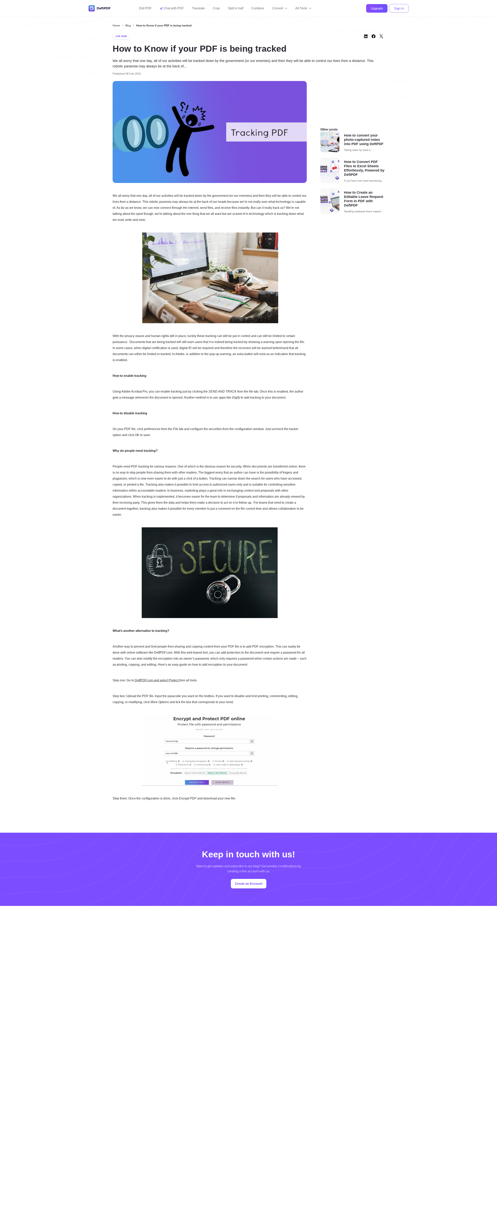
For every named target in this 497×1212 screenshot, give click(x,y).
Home (116, 25)
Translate (198, 8)
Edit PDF (145, 8)
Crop (216, 8)
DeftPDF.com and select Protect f (157, 680)
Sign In (399, 8)
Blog (128, 25)
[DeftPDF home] (100, 8)
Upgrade (377, 8)
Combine (257, 8)
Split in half (235, 8)
